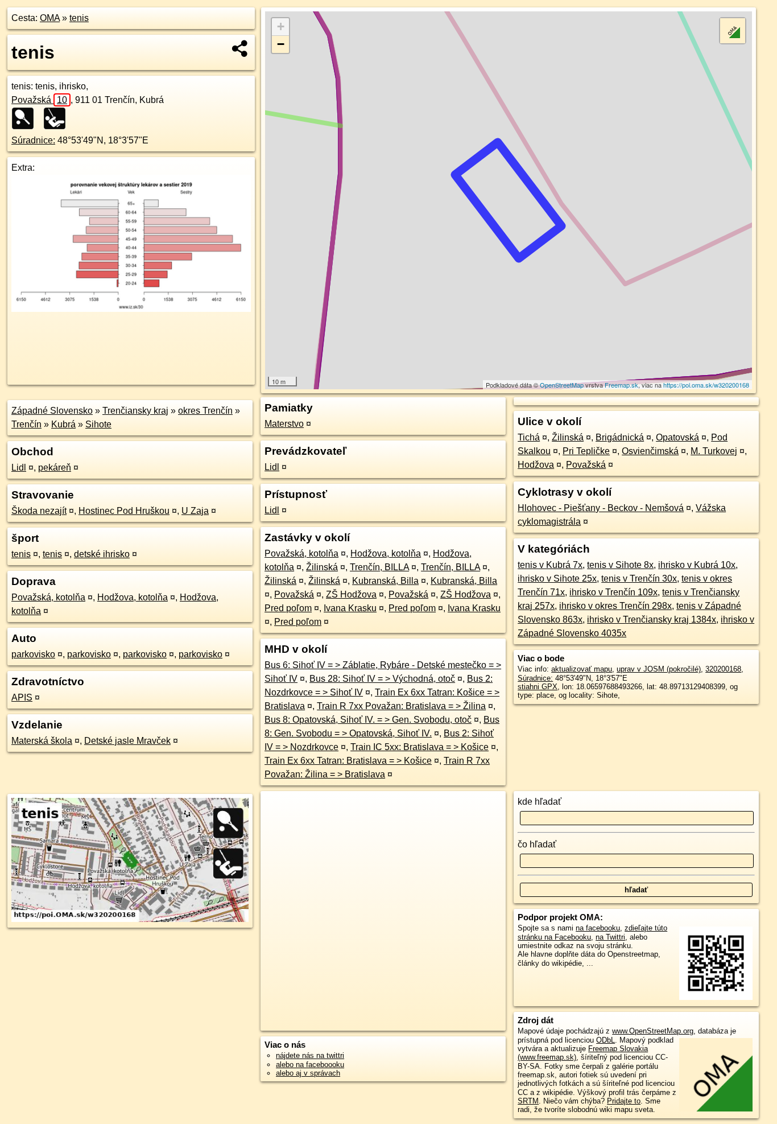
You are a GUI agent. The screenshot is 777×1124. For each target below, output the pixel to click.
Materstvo (284, 424)
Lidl (18, 467)
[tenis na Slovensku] (26, 118)
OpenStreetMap (562, 384)
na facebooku (598, 928)
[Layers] (732, 30)
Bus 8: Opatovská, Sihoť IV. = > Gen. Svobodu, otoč (368, 719)
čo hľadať (537, 844)
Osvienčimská (650, 451)
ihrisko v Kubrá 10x (696, 565)
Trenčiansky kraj (135, 410)
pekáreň (54, 467)
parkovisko (33, 654)
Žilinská (322, 567)
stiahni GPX (537, 686)
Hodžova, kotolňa (132, 597)
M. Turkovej (714, 451)
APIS (21, 697)
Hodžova (536, 465)
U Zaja (195, 511)
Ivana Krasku (350, 608)
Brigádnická (620, 437)
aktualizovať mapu (581, 669)
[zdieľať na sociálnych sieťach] (240, 48)
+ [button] (280, 26)
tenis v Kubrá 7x (550, 565)
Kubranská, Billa (385, 581)
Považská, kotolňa (48, 597)
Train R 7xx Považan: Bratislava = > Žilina (401, 706)
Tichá (529, 437)
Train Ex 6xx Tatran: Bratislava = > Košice (348, 760)
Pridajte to (623, 1101)
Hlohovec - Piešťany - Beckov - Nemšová (601, 508)
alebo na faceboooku (310, 1064)
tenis (79, 18)
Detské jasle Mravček (127, 741)
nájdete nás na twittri (310, 1055)
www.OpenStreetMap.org (652, 1031)
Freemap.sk (621, 384)
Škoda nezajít (39, 511)
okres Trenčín (205, 410)
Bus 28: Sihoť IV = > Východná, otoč (382, 679)
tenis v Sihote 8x (620, 565)
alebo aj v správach (308, 1073)
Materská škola (41, 741)
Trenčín (26, 424)
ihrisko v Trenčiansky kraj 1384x (651, 619)
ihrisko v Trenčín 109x (613, 592)
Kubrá (63, 424)
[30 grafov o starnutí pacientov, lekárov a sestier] (131, 309)
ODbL (605, 1040)
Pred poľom (288, 608)
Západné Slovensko (52, 410)
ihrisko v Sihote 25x (557, 578)
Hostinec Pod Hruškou (124, 511)
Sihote (98, 424)
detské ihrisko (102, 554)
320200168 (723, 669)
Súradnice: (33, 140)
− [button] (280, 44)
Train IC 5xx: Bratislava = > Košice (419, 747)
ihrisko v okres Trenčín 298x (615, 606)
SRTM (528, 1101)
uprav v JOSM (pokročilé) (659, 669)
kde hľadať (539, 801)
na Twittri (610, 937)
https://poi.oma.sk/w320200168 (706, 384)
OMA (50, 18)
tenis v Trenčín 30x (639, 578)
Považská (39, 100)
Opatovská (677, 437)
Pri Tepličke (586, 451)
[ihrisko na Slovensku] (58, 118)
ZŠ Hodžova (351, 594)
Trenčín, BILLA (379, 567)
